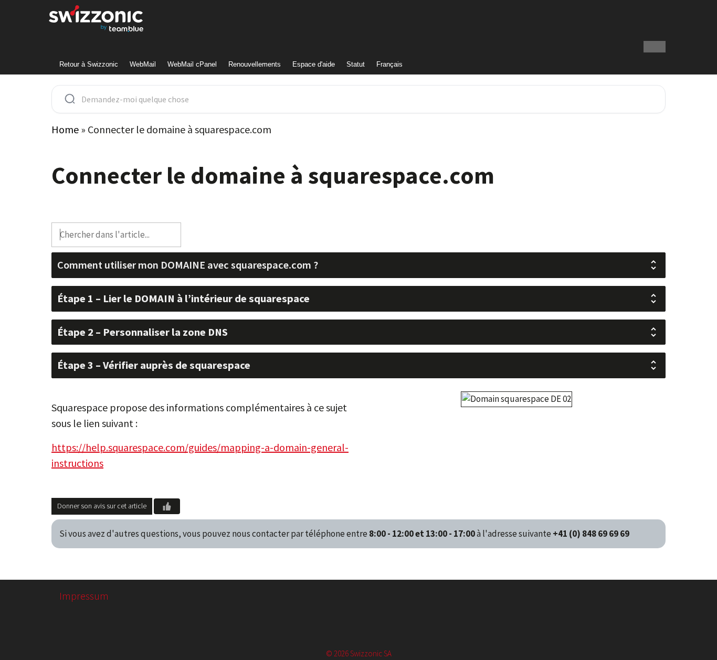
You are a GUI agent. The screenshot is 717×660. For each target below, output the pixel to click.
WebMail (143, 64)
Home (65, 129)
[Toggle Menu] (655, 46)
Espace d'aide (313, 64)
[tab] (358, 265)
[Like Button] (167, 506)
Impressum (84, 595)
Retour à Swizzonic (88, 64)
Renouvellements (254, 64)
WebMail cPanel (192, 64)
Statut (355, 64)
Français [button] (389, 64)
